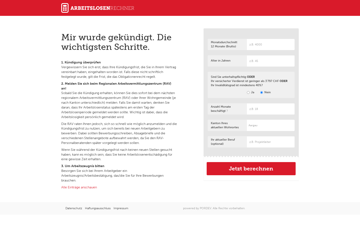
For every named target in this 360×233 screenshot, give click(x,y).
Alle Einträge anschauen (79, 187)
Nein (267, 92)
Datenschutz (73, 208)
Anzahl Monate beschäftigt (221, 109)
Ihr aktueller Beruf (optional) (223, 142)
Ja (252, 92)
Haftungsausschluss (98, 208)
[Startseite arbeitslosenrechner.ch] (180, 8)
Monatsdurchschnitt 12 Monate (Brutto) (224, 44)
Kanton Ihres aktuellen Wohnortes (225, 125)
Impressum (121, 208)
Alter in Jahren (220, 60)
